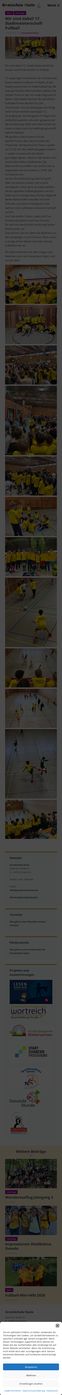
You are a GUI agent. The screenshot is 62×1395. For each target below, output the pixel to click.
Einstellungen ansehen (31, 1383)
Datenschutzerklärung (34, 1390)
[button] (57, 1325)
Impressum (52, 1390)
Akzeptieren (31, 1366)
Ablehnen (31, 1375)
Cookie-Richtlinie (12, 1390)
